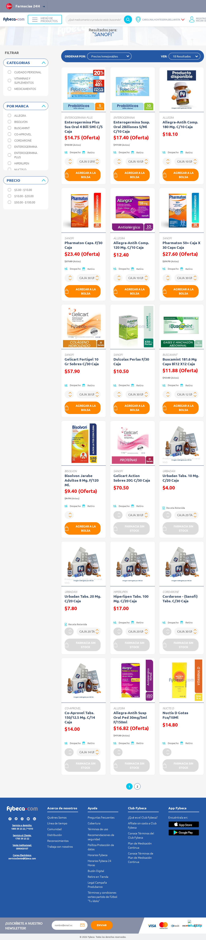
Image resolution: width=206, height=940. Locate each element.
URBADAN (169, 471)
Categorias (18, 62)
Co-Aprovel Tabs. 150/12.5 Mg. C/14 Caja (80, 717)
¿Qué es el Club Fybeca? (143, 817)
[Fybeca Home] (14, 19)
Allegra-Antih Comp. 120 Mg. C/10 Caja (131, 245)
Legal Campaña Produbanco (97, 884)
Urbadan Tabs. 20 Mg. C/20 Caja (83, 598)
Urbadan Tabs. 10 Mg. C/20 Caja (181, 477)
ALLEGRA (168, 117)
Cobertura (94, 823)
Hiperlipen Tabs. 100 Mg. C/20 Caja (130, 598)
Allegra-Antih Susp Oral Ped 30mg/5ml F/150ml (130, 717)
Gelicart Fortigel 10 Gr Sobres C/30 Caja (82, 361)
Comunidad (54, 829)
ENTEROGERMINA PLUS (78, 117)
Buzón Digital (96, 871)
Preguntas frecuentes (101, 817)
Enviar (102, 925)
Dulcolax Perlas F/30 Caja (131, 361)
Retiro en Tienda (98, 877)
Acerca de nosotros (62, 808)
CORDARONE (171, 591)
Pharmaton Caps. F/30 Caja (83, 245)
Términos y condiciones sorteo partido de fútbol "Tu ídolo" (102, 896)
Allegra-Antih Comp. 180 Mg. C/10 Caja (180, 124)
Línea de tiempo (57, 823)
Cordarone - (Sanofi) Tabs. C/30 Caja (180, 598)
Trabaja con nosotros (60, 846)
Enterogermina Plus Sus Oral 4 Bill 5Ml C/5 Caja (84, 127)
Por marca (18, 106)
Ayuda (92, 808)
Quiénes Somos (57, 817)
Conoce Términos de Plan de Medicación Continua (140, 857)
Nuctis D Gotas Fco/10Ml (175, 715)
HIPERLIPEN (120, 591)
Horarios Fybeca (97, 855)
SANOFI (69, 238)
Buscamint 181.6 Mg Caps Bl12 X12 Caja (180, 361)
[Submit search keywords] (128, 19)
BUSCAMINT (170, 354)
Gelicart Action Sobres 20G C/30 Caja (131, 477)
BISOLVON (71, 471)
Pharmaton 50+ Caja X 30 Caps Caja (181, 245)
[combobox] (99, 19)
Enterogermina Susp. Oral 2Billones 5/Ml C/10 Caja (131, 127)
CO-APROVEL (73, 708)
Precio (13, 180)
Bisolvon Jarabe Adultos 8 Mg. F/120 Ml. (82, 480)
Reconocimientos (58, 841)
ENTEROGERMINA (124, 117)
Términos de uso (98, 829)
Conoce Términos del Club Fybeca (141, 835)
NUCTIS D (168, 708)
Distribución (54, 835)
